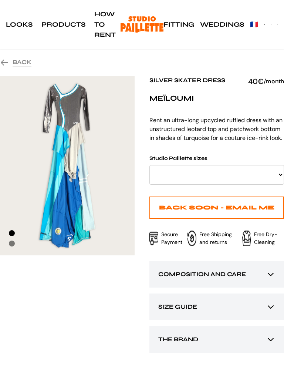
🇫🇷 (254, 24)
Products (63, 24)
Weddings (222, 24)
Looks (19, 24)
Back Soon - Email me (216, 207)
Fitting (178, 24)
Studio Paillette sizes (178, 158)
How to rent (105, 24)
